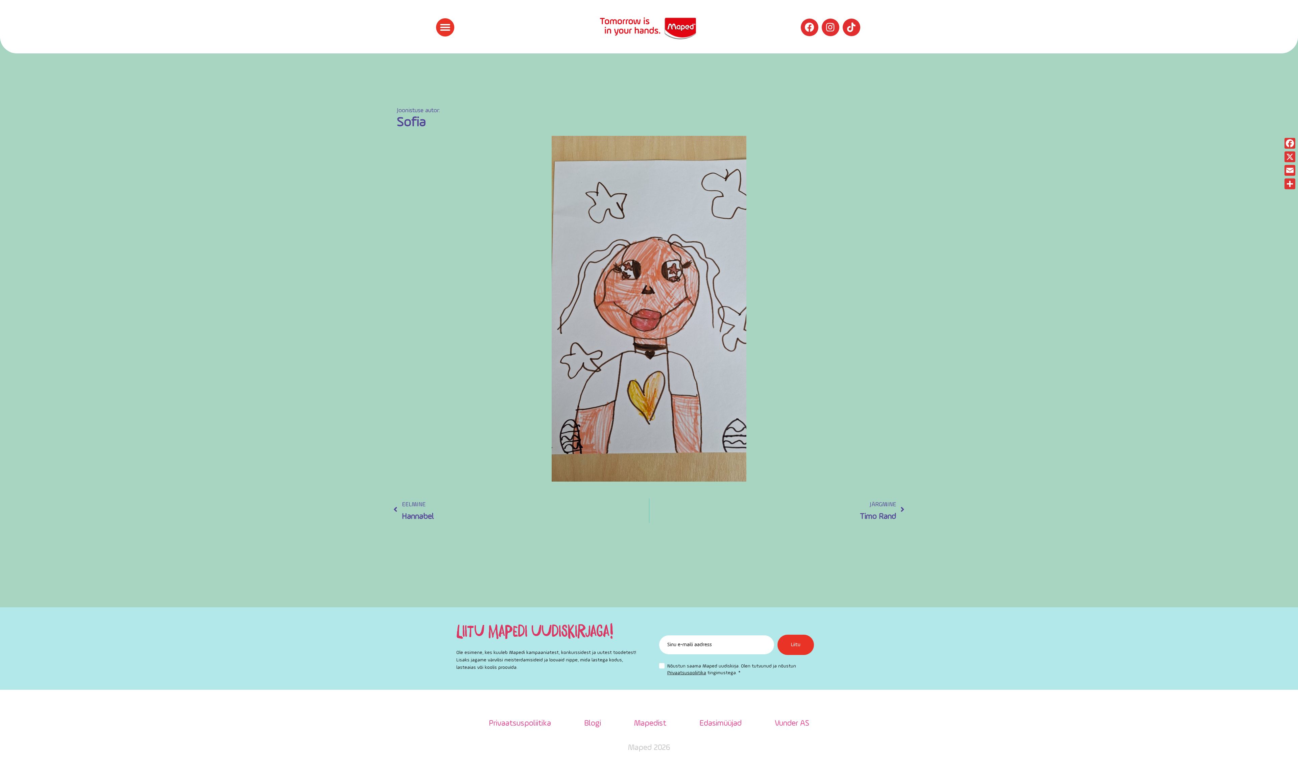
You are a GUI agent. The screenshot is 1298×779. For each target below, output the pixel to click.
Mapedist (650, 724)
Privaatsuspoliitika (686, 673)
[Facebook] (809, 27)
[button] (445, 27)
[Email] (1290, 170)
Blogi (592, 724)
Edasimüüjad (720, 724)
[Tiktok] (851, 27)
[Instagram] (830, 27)
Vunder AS (792, 724)
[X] (1290, 157)
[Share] (1290, 184)
